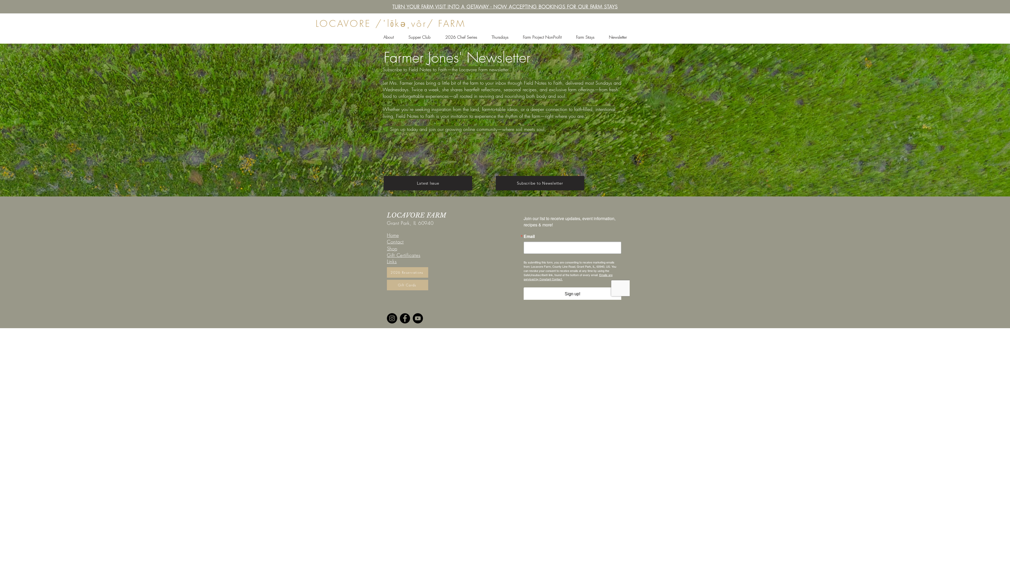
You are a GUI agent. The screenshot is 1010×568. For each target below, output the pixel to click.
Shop (392, 248)
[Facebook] (405, 318)
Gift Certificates (403, 255)
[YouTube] (418, 318)
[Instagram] (392, 318)
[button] (388, 37)
